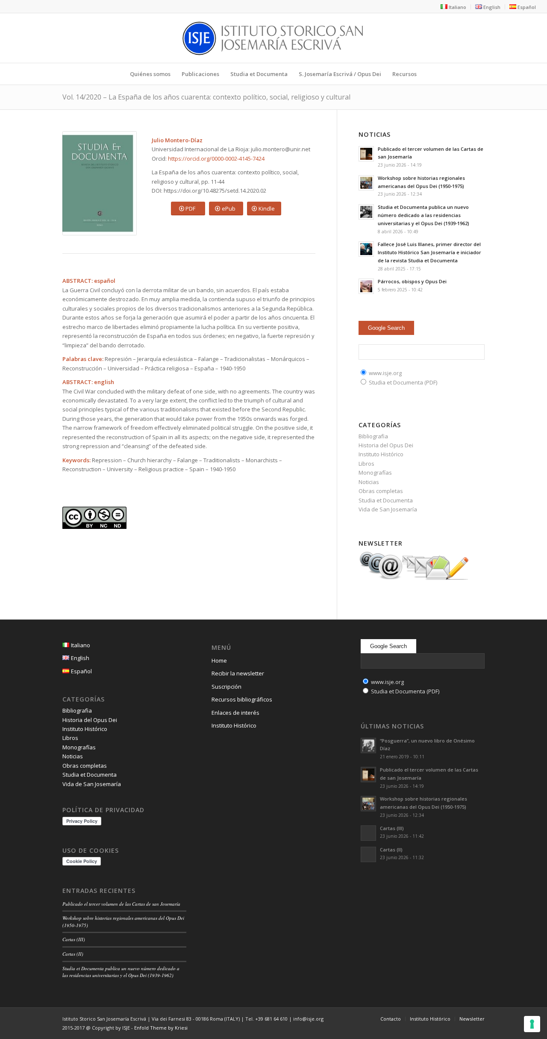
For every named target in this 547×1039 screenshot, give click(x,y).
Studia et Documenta (386, 500)
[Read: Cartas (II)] (368, 854)
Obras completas (381, 491)
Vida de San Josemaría (388, 509)
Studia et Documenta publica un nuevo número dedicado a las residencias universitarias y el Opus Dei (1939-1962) (423, 215)
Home (219, 660)
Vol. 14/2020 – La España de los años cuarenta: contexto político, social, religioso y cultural (206, 97)
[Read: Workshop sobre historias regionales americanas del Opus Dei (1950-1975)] (366, 183)
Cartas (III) (73, 939)
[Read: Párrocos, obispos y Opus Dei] (366, 286)
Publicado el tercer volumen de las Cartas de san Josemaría (121, 904)
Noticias (369, 482)
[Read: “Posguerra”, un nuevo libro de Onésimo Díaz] (368, 745)
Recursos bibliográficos (242, 699)
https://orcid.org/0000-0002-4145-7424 (216, 158)
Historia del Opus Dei (386, 445)
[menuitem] (453, 6)
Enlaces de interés (235, 712)
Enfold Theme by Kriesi (161, 1027)
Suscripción (226, 686)
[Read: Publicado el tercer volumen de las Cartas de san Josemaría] (366, 153)
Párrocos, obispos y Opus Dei (412, 281)
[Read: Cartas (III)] (368, 833)
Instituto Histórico (381, 454)
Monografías (375, 472)
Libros (366, 463)
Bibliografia (373, 436)
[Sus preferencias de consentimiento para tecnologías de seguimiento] (532, 1024)
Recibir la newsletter (238, 673)
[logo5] (273, 38)
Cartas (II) (72, 954)
